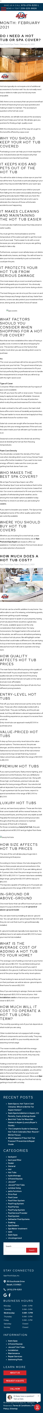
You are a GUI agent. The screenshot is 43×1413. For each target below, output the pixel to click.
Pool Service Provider (17, 1213)
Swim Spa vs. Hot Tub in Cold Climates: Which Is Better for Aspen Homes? (21, 1107)
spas (10, 1232)
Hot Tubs (12, 1172)
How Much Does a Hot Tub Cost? (19, 558)
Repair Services (15, 1356)
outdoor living (14, 1188)
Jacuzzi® (12, 1182)
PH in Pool (12, 1194)
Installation (13, 1350)
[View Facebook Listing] (10, 1296)
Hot (9, 1169)
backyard (12, 1157)
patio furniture (15, 1191)
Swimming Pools (15, 1359)
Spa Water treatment (17, 1228)
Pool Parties (13, 1207)
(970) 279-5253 (14, 1289)
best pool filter (14, 1160)
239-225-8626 (29, 8)
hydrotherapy (14, 1175)
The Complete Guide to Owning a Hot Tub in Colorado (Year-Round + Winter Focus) (23, 1132)
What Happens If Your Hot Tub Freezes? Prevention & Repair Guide (21, 1141)
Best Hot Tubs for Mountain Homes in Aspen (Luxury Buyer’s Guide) (22, 1122)
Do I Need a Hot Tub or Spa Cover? (20, 38)
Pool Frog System (16, 1203)
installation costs (8, 997)
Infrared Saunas (15, 1179)
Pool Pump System (16, 1210)
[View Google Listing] (5, 1296)
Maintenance (14, 1353)
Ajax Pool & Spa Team (9, 44)
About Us (15, 1373)
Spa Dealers (13, 1225)
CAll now (15, 1389)
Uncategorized (15, 1238)
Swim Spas (13, 1235)
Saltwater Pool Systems (19, 1219)
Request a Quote (15, 1381)
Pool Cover (13, 1197)
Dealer (11, 1163)
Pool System (13, 1216)
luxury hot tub (25, 827)
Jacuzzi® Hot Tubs (16, 1185)
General (11, 1166)
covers (3, 504)
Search (8, 1246)
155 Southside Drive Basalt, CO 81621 (16, 1283)
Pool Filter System (16, 1200)
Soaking (11, 1222)
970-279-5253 (29, 5)
